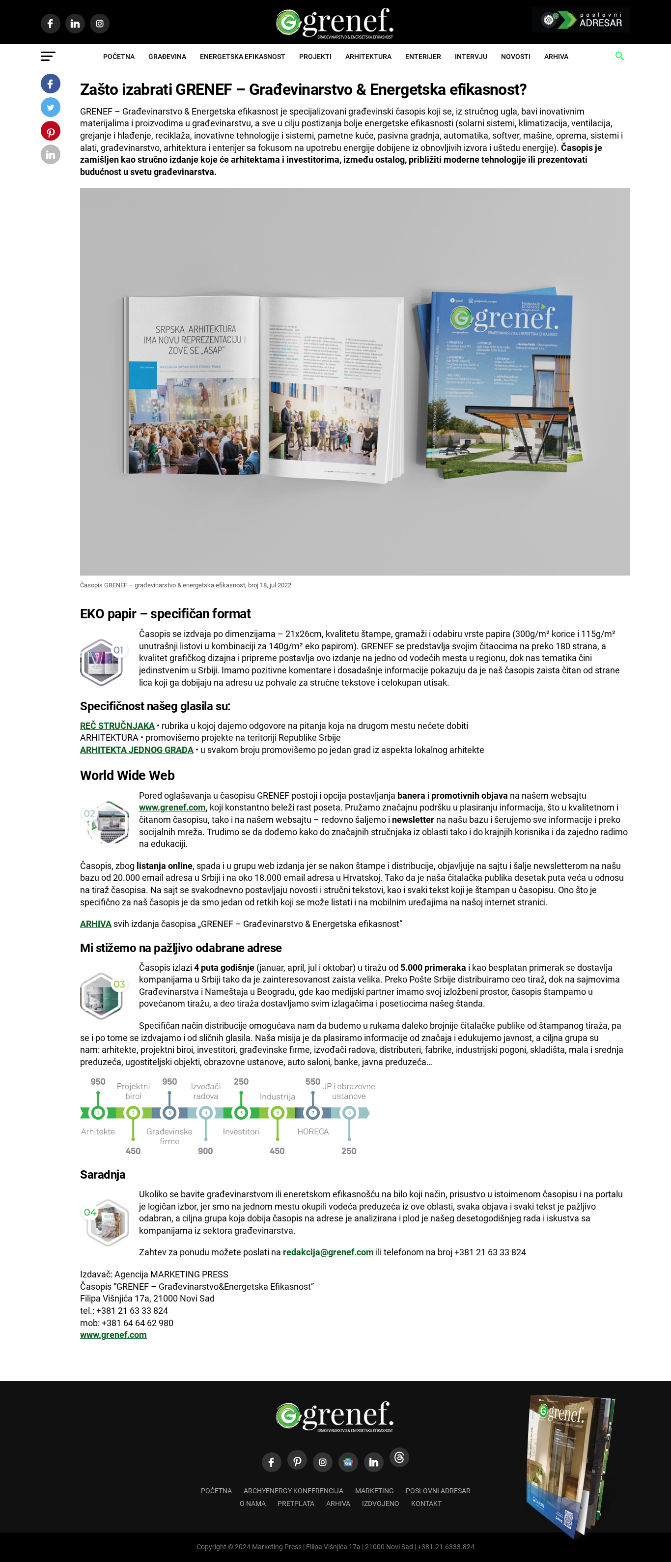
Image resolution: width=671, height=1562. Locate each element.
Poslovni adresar (438, 1491)
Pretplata (296, 1504)
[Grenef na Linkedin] (374, 1462)
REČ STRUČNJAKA (117, 726)
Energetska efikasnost (242, 56)
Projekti (315, 56)
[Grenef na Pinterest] (297, 1460)
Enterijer (423, 56)
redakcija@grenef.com (328, 1252)
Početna (119, 56)
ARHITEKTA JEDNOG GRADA (137, 750)
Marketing (374, 1491)
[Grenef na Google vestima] (348, 1462)
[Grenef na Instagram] (323, 1462)
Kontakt (426, 1504)
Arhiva (556, 56)
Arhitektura (368, 56)
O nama (253, 1504)
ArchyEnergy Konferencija (293, 1491)
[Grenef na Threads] (399, 1457)
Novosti (516, 56)
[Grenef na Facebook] (271, 1462)
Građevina (167, 56)
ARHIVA (96, 924)
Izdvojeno (380, 1504)
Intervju (471, 56)
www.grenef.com (172, 807)
